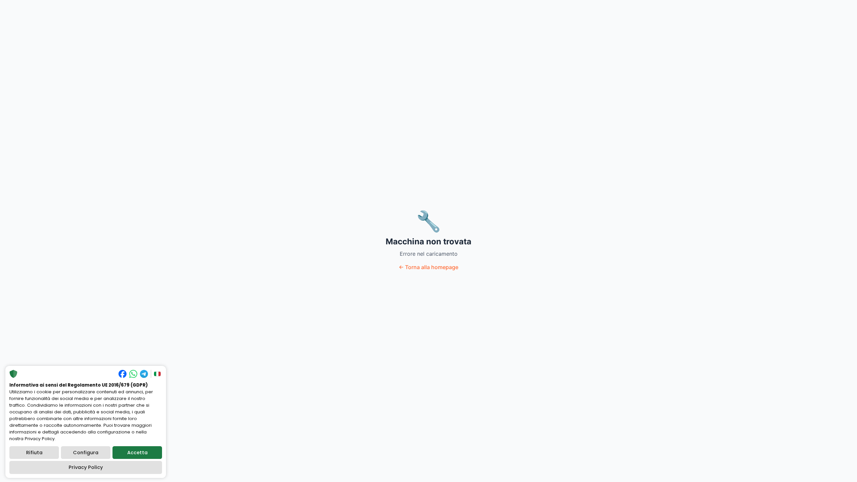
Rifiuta (34, 452)
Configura (85, 452)
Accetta (137, 452)
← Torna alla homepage (428, 267)
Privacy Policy (86, 467)
